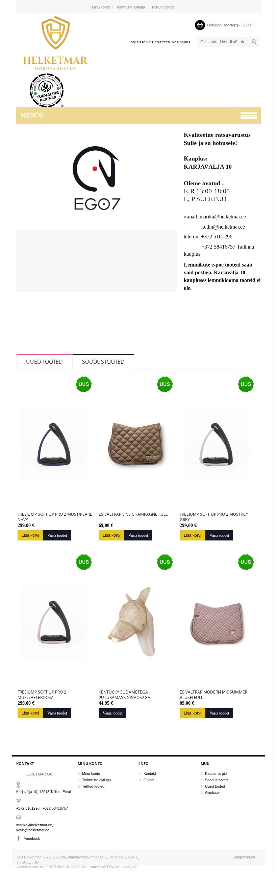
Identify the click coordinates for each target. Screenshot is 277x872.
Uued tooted (44, 361)
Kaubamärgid (216, 773)
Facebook (32, 838)
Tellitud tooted (162, 7)
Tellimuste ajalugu (130, 7)
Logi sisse (137, 42)
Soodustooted (103, 361)
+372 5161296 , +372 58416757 (42, 808)
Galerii (149, 780)
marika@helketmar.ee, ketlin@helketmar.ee (34, 827)
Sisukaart (213, 793)
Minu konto (101, 7)
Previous (22, 215)
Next (171, 215)
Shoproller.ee (244, 857)
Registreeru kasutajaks (171, 42)
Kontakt (150, 773)
